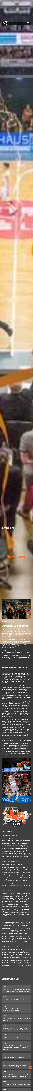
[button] (28, 23)
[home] (5, 23)
